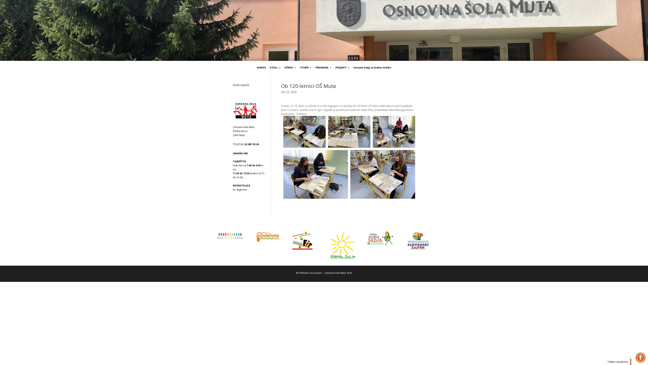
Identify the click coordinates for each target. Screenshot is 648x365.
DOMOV (261, 67)
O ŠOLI (273, 67)
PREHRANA (322, 67)
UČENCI (289, 67)
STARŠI (304, 67)
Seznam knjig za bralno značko (372, 67)
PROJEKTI (340, 67)
